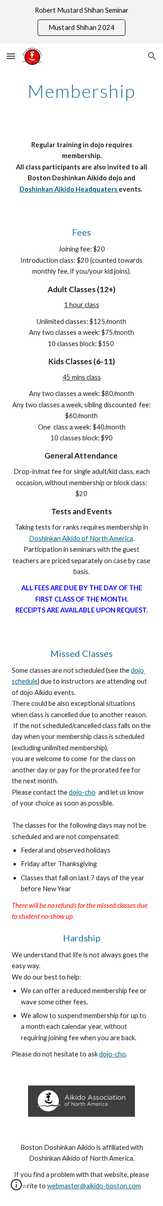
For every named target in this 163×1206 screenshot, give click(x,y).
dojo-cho (82, 792)
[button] (11, 55)
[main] (81, 91)
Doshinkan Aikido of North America (81, 538)
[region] (81, 21)
